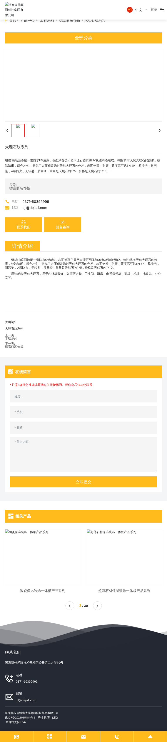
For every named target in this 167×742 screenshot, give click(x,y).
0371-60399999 (35, 201)
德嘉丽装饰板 (69, 20)
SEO (55, 717)
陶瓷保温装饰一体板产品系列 (42, 591)
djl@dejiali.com (34, 207)
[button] (69, 605)
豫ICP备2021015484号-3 (20, 717)
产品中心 (28, 20)
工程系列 (47, 20)
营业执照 (44, 717)
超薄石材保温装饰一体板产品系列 (124, 591)
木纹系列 (11, 338)
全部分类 (83, 37)
